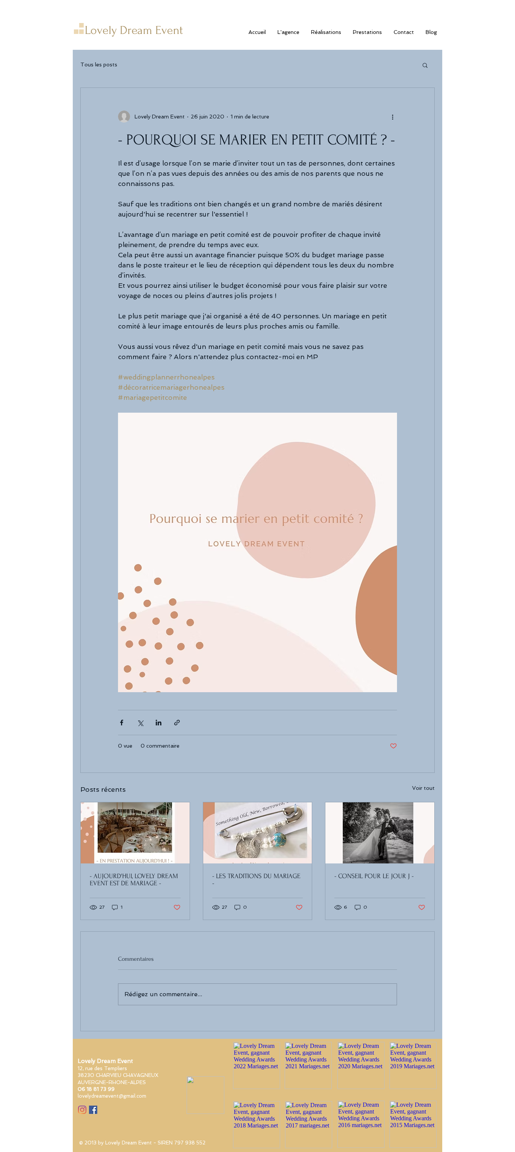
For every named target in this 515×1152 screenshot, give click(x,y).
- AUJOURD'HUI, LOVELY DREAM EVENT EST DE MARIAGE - (134, 879)
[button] (425, 65)
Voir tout (423, 788)
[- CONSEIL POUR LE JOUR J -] (379, 832)
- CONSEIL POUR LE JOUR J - (374, 876)
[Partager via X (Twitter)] (140, 722)
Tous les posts (98, 64)
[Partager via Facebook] (121, 722)
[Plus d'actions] (392, 116)
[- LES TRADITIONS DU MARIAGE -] (257, 832)
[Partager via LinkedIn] (158, 722)
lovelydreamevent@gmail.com (112, 1096)
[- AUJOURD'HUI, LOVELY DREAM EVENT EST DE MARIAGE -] (135, 832)
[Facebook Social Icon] (93, 1110)
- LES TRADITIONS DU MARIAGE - (256, 879)
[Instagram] (82, 1110)
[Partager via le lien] (177, 722)
